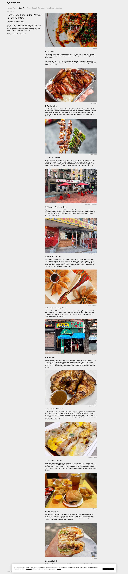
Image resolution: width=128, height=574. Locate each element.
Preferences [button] (59, 569)
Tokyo (15, 8)
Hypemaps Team (19, 21)
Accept (108, 569)
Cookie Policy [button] (29, 569)
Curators (58, 8)
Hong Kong (50, 8)
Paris (29, 8)
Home (9, 8)
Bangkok (41, 8)
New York (22, 8)
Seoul (34, 8)
